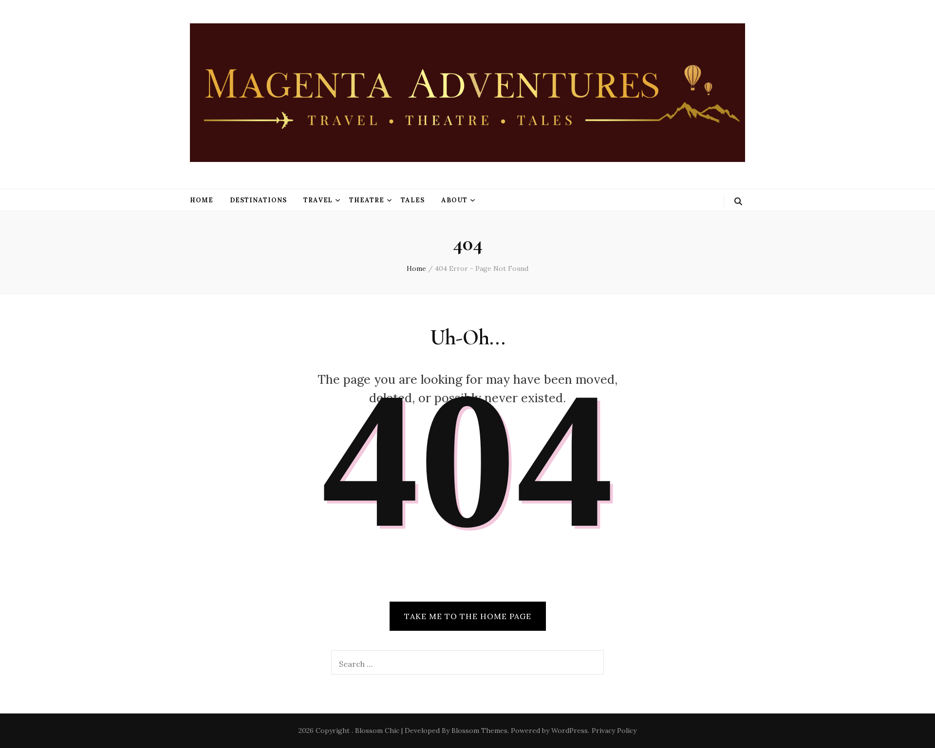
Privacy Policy (614, 730)
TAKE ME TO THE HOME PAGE (467, 616)
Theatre (366, 200)
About (454, 200)
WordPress (569, 730)
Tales (413, 200)
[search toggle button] (738, 201)
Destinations (258, 200)
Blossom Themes (479, 730)
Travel (318, 200)
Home (201, 200)
